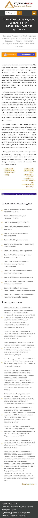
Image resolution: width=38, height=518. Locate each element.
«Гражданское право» (9, 510)
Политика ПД (23, 516)
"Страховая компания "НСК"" (19, 431)
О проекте (13, 516)
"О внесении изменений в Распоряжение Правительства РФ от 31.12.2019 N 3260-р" (19, 334)
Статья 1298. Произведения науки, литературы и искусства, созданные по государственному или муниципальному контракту (28, 177)
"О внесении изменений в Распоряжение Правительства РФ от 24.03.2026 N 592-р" (19, 443)
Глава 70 (19, 41)
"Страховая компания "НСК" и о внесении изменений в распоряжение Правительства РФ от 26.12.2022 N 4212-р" (19, 415)
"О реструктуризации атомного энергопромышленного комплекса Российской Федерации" (19, 362)
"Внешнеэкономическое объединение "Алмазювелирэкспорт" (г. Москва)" (19, 380)
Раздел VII (9, 41)
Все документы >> (29, 484)
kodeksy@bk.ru (25, 513)
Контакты (5, 516)
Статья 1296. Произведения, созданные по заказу (10, 172)
